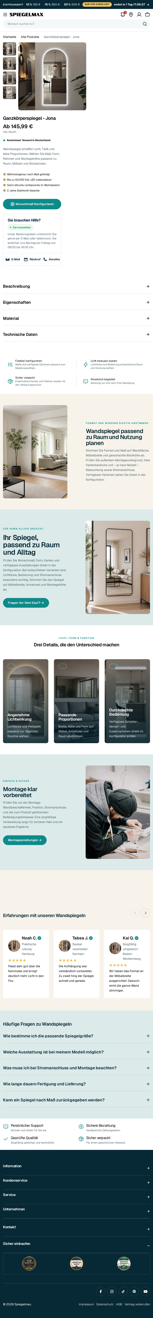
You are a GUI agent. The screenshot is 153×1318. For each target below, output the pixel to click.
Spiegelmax (23, 1309)
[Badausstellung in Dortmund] (131, 19)
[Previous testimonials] (135, 917)
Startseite (9, 42)
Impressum (86, 1309)
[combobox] (76, 28)
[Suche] (145, 29)
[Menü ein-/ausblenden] (5, 19)
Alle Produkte (30, 42)
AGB (119, 1309)
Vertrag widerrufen (137, 1309)
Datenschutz (105, 1309)
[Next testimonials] (145, 917)
